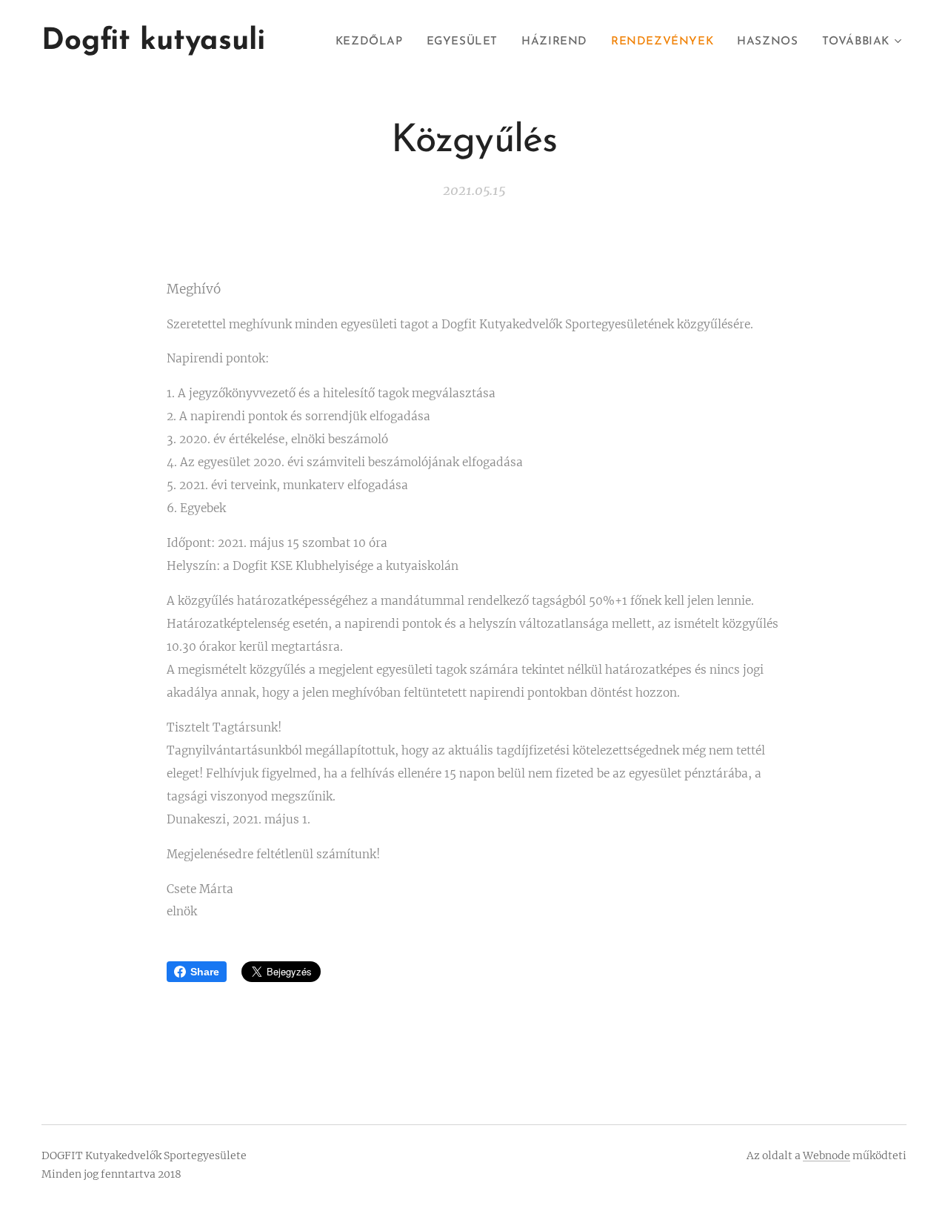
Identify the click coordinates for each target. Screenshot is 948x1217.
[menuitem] (373, 42)
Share (204, 972)
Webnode (826, 1155)
